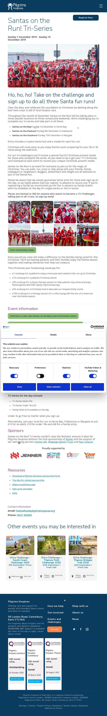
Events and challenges (54, 620)
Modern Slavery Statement (76, 705)
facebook (81, 629)
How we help (56, 606)
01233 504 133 (16, 628)
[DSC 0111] (88, 234)
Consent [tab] (18, 335)
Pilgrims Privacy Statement (49, 705)
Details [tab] (53, 335)
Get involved (55, 612)
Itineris (59, 708)
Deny (19, 387)
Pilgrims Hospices (17, 6)
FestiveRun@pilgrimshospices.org (35, 510)
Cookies (31, 705)
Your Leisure (86, 441)
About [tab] (88, 335)
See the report (16, 679)
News (75, 619)
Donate (55, 629)
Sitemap (22, 705)
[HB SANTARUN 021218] (19, 212)
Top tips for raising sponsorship (28, 480)
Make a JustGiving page (23, 484)
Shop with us (80, 606)
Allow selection (54, 387)
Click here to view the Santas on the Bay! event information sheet (43, 316)
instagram (87, 629)
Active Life (41, 441)
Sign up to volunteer (22, 488)
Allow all (87, 387)
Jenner (69, 439)
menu (101, 6)
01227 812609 (24, 515)
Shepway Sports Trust (60, 441)
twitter (74, 629)
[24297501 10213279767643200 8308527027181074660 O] (65, 234)
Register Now (86, 17)
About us (77, 612)
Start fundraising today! (22, 250)
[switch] (40, 376)
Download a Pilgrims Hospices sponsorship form (36, 475)
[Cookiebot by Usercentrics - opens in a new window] (92, 327)
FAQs (14, 493)
